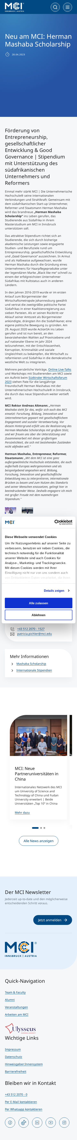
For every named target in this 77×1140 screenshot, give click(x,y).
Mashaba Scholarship (31, 664)
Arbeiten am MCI (16, 1014)
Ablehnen (38, 615)
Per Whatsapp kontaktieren (23, 1109)
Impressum (13, 1049)
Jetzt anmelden (49, 920)
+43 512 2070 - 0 (16, 1094)
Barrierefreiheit (15, 1071)
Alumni (10, 1000)
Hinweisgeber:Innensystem (24, 1064)
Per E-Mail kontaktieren (21, 1102)
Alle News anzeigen (39, 841)
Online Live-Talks (59, 369)
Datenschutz (13, 1057)
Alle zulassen (38, 603)
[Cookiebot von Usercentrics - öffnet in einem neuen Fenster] (54, 522)
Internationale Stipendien (34, 670)
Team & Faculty (15, 992)
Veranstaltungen (16, 1007)
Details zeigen (54, 590)
